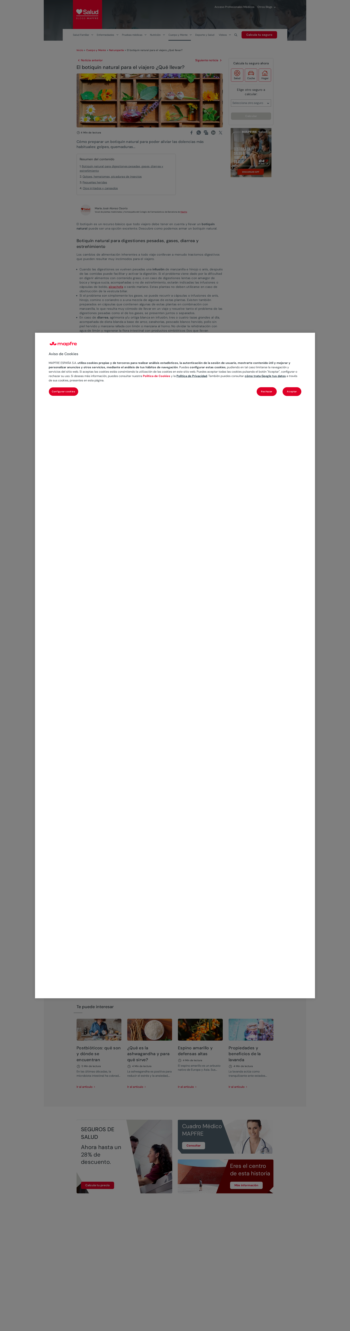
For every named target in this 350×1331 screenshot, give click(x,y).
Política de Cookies (156, 376)
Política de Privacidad (191, 376)
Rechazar (266, 391)
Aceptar (292, 391)
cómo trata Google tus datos (265, 376)
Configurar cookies (63, 391)
